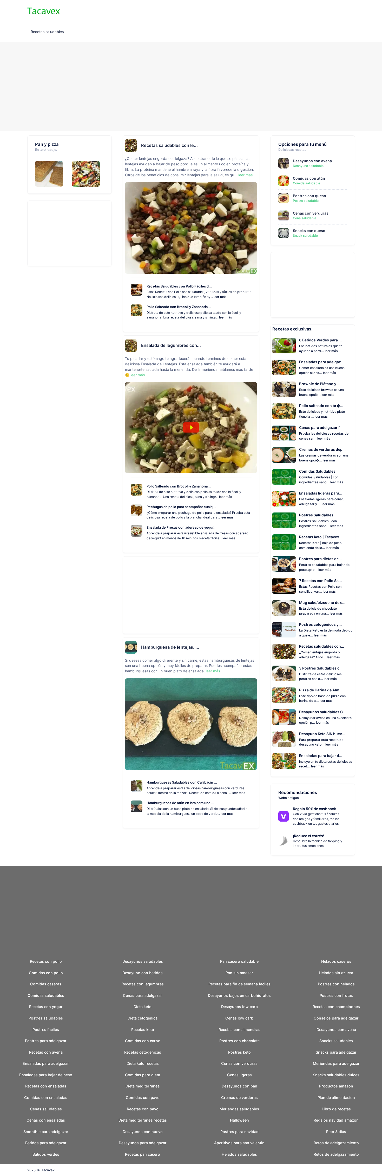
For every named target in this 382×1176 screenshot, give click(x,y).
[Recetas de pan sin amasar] (51, 174)
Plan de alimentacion (336, 1097)
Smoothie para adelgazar (45, 1131)
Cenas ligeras (239, 1075)
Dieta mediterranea (143, 1086)
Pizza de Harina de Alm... (321, 690)
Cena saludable (304, 218)
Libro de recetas (336, 1109)
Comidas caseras (45, 984)
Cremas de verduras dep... (322, 449)
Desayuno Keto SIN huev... (322, 733)
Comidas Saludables (317, 471)
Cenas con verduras (310, 213)
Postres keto (239, 1052)
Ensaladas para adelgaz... (321, 362)
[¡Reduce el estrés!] (285, 841)
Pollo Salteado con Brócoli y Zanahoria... (179, 307)
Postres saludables (46, 1018)
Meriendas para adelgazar (336, 1063)
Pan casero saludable (239, 961)
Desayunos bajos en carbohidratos (239, 995)
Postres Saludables (316, 515)
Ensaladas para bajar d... (320, 755)
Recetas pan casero (142, 1154)
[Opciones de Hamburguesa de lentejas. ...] (255, 647)
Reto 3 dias (336, 1131)
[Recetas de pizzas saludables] (88, 174)
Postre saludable (306, 201)
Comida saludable (306, 183)
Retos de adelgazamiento (336, 1143)
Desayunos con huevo (143, 1131)
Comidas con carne (142, 1041)
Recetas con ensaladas (45, 1086)
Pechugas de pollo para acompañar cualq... (181, 507)
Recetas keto (142, 1029)
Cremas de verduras (239, 1097)
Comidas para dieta (142, 1075)
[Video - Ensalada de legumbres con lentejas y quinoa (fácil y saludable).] (191, 427)
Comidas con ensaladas (45, 1097)
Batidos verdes (45, 1154)
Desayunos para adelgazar (143, 1143)
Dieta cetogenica (142, 1018)
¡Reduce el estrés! (308, 836)
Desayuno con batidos (142, 973)
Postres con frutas (336, 995)
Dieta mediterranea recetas (142, 1120)
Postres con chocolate (239, 1041)
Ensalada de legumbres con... (171, 345)
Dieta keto (143, 1006)
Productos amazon (336, 1086)
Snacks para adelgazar (336, 1052)
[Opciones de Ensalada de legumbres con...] (255, 345)
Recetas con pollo (46, 961)
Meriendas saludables (239, 1109)
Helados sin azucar (336, 973)
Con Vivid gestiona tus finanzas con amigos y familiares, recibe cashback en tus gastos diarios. (316, 818)
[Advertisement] (191, 86)
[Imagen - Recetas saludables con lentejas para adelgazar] (191, 228)
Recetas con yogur (46, 1006)
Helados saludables (239, 1154)
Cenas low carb (239, 1018)
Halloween (239, 1120)
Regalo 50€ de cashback (314, 808)
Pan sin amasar (239, 973)
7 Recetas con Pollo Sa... (320, 580)
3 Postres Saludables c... (321, 668)
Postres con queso (309, 195)
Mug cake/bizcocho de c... (322, 602)
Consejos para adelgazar (336, 1018)
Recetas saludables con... (321, 646)
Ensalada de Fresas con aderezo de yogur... (181, 527)
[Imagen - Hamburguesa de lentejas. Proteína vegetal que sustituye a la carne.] (191, 724)
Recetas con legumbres (143, 984)
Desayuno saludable (308, 166)
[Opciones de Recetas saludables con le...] (255, 145)
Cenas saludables (46, 1109)
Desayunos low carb (239, 1006)
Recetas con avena (46, 1052)
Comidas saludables (46, 995)
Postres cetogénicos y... (320, 624)
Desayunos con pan (239, 1086)
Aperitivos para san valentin (239, 1143)
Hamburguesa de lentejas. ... (170, 647)
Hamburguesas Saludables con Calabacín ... (182, 782)
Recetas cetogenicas (142, 1052)
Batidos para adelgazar (46, 1143)
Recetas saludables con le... (169, 145)
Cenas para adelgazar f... (321, 427)
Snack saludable (305, 235)
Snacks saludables (336, 1041)
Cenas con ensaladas (46, 1120)
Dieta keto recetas (143, 1063)
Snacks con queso (309, 230)
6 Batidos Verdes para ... (320, 340)
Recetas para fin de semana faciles (239, 984)
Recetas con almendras (239, 1029)
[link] (283, 816)
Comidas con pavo (143, 1097)
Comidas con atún (309, 178)
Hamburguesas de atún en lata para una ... (180, 803)
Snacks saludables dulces (336, 1075)
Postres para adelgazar (46, 1041)
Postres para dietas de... (320, 558)
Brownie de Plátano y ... (319, 383)
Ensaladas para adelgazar (46, 1063)
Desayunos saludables (142, 961)
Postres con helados (336, 984)
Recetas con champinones (336, 1006)
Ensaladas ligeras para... (320, 493)
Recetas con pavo (143, 1109)
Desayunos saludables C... (322, 712)
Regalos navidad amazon (336, 1120)
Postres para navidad (239, 1131)
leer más (245, 175)
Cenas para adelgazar (142, 995)
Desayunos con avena (312, 161)
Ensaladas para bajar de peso (45, 1075)
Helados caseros (336, 961)
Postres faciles (45, 1029)
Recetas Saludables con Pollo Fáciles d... (179, 286)
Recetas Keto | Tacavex (319, 537)
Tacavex (48, 1170)
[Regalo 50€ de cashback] (285, 816)
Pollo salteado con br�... (321, 405)
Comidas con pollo (46, 973)
